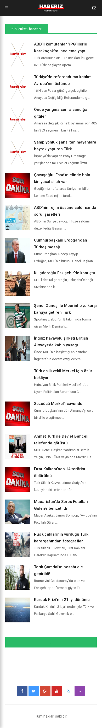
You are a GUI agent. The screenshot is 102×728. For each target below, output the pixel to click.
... (51, 642)
